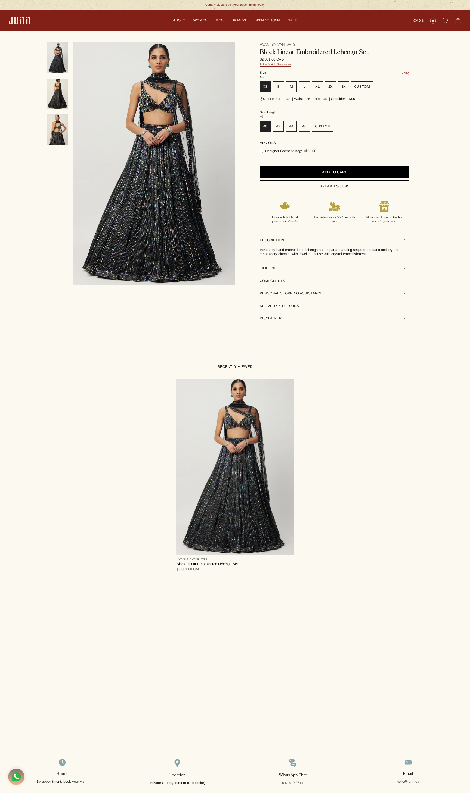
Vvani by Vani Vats (278, 44)
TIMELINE (268, 268)
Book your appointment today (245, 4)
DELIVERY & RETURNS (279, 306)
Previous (73, 163)
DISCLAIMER (271, 318)
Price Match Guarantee (275, 64)
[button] (179, 20)
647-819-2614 (292, 783)
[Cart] (458, 20)
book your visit (74, 781)
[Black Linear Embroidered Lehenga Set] (235, 467)
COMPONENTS (272, 281)
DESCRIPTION (272, 240)
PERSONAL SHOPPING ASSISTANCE (291, 293)
